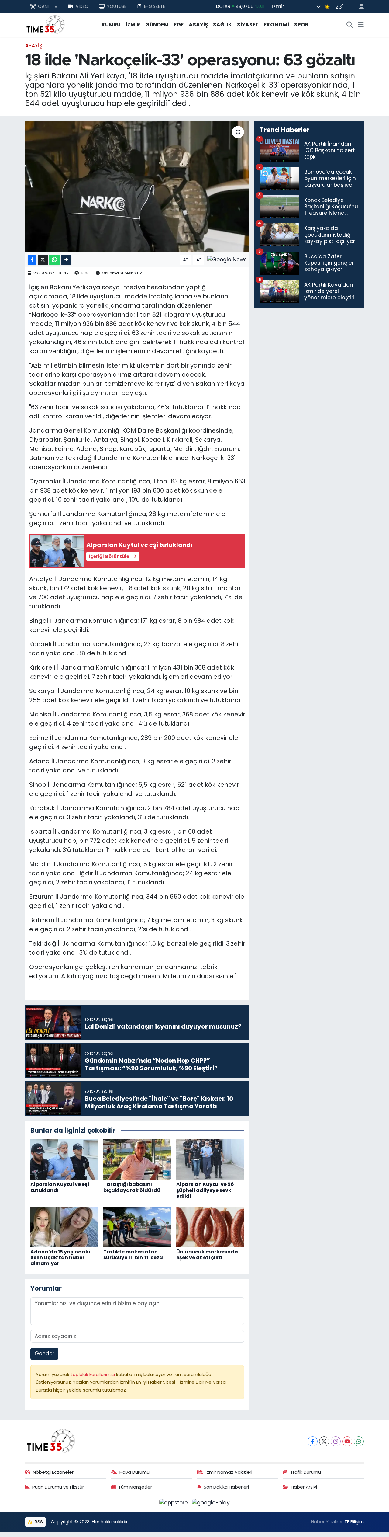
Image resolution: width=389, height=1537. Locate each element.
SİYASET (248, 24)
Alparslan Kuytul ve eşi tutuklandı (59, 1187)
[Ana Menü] (361, 25)
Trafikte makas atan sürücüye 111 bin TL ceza (133, 1254)
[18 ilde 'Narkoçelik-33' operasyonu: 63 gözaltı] (137, 186)
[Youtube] (347, 1441)
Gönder (44, 1353)
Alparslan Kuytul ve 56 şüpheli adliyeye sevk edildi (205, 1190)
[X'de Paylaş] (43, 260)
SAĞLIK (222, 24)
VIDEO (82, 6)
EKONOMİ (276, 24)
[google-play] (211, 1502)
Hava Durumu (134, 1472)
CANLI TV (47, 6)
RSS (38, 1521)
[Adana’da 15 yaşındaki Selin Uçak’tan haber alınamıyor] (64, 1226)
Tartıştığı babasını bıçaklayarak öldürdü (131, 1187)
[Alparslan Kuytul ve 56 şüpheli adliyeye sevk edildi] (210, 1159)
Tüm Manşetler (135, 1487)
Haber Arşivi (304, 1487)
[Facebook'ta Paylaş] (32, 260)
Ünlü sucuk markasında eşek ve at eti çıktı (207, 1254)
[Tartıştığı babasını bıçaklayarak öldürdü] (137, 1159)
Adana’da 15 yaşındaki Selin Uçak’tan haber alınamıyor (60, 1257)
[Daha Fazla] (66, 260)
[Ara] (350, 25)
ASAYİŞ (198, 24)
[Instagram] (336, 1441)
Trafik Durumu (305, 1472)
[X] (324, 1441)
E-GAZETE (154, 6)
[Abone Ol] (227, 259)
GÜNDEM (157, 24)
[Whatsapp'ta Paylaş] (54, 260)
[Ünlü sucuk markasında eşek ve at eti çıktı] (210, 1226)
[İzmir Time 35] (45, 24)
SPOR (301, 24)
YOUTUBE (116, 6)
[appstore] (174, 1502)
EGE (179, 24)
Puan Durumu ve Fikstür (58, 1487)
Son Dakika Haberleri (226, 1487)
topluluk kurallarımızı (93, 1374)
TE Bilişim (354, 1521)
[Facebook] (313, 1441)
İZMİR (133, 24)
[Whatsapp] (359, 1441)
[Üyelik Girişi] (359, 6)
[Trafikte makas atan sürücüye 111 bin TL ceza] (137, 1226)
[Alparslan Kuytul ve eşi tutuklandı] (64, 1159)
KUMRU (111, 24)
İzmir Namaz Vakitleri (228, 1472)
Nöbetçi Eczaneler (53, 1472)
